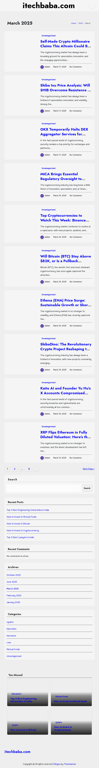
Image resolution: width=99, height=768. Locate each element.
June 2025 (12, 582)
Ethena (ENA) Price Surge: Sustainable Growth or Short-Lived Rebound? (65, 305)
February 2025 (14, 595)
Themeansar (70, 764)
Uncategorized (48, 36)
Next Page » (88, 468)
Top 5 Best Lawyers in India (20, 537)
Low (9, 642)
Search (12, 479)
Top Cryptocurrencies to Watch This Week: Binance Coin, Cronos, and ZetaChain (65, 220)
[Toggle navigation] (7, 5)
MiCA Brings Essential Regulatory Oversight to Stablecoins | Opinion (61, 178)
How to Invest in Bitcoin (18, 523)
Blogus (57, 764)
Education (11, 629)
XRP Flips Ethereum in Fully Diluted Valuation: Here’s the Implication (64, 437)
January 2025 (13, 602)
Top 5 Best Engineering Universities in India (28, 510)
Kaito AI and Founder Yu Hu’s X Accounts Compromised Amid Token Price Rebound (65, 393)
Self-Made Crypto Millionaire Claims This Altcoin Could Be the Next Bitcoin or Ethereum (65, 46)
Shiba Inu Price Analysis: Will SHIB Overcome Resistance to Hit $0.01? (65, 90)
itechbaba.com (17, 751)
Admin (47, 67)
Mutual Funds (13, 649)
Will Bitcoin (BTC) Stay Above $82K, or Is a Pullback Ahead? (65, 261)
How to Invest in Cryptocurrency (23, 530)
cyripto (10, 622)
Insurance (11, 635)
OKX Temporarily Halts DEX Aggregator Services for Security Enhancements (64, 134)
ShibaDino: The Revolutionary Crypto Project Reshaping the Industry (65, 349)
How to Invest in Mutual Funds (21, 517)
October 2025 (14, 575)
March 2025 (13, 588)
